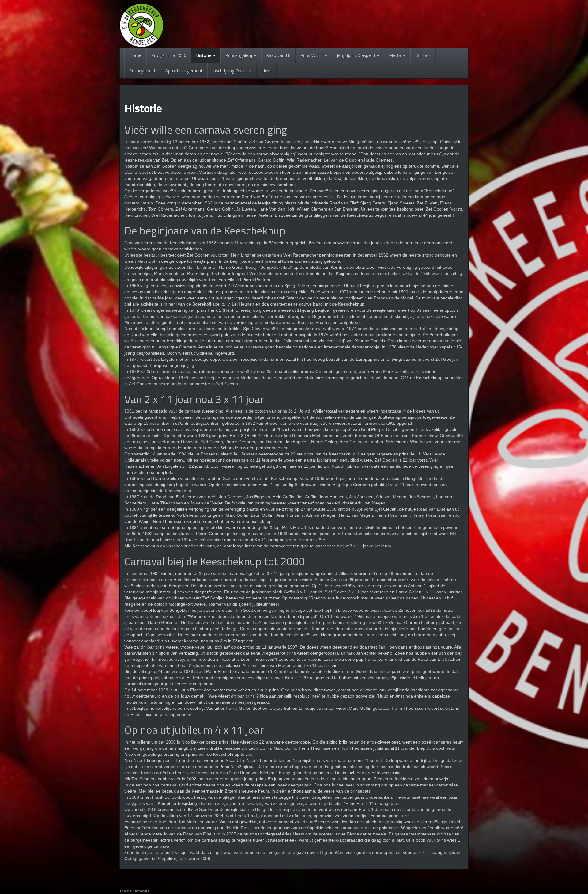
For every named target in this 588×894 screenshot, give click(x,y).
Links (267, 71)
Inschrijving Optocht (232, 71)
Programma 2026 (168, 55)
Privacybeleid (142, 71)
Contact (423, 55)
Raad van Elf (278, 55)
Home (135, 55)
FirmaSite (141, 890)
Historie (204, 55)
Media (395, 55)
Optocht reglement (183, 71)
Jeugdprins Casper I (356, 55)
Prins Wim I (312, 55)
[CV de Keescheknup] (141, 25)
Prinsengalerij (239, 55)
